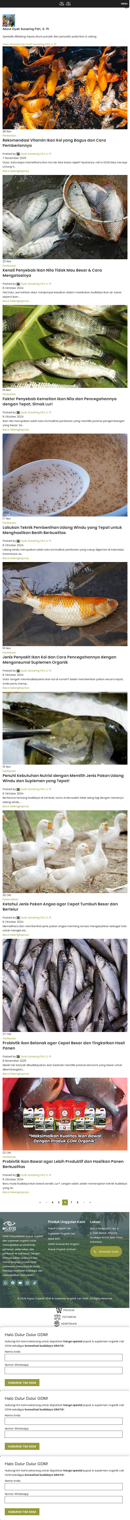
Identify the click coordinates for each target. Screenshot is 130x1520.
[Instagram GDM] (27, 1283)
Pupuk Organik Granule (62, 1249)
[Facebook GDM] (13, 1283)
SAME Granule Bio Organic (63, 1244)
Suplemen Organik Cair (61, 1233)
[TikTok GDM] (35, 1283)
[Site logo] (62, 4)
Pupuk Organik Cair (59, 1228)
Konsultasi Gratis (109, 1251)
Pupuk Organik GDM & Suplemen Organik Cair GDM (57, 1298)
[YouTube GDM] (20, 1283)
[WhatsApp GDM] (6, 1283)
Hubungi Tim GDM (22, 1383)
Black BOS (54, 1238)
